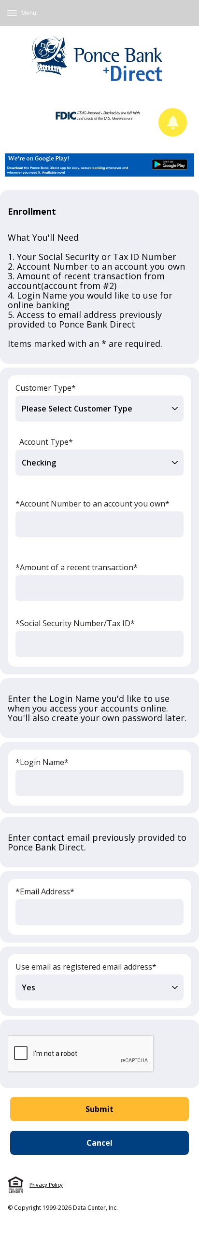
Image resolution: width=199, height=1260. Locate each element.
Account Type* (46, 442)
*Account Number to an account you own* (92, 503)
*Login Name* (42, 762)
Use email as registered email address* (85, 966)
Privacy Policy (46, 1184)
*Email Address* (44, 891)
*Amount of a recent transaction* (76, 567)
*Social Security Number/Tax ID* (75, 623)
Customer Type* (45, 388)
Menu (28, 13)
